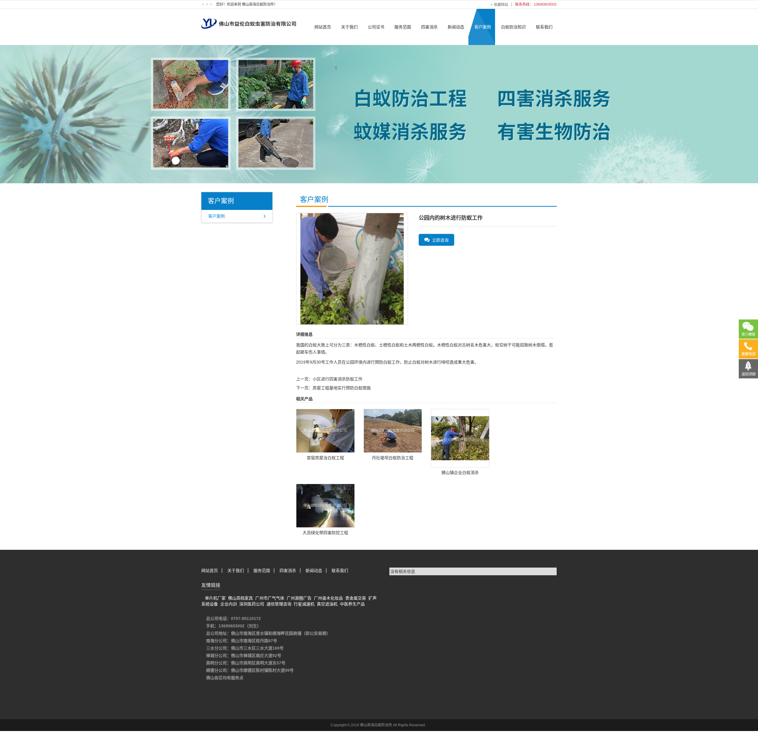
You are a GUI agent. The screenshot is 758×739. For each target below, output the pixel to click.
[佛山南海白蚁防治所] (248, 18)
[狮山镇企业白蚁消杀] (460, 438)
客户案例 (482, 27)
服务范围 (402, 27)
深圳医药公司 (251, 604)
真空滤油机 (327, 604)
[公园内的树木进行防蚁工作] (352, 268)
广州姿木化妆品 (328, 598)
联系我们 (544, 27)
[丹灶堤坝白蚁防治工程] (393, 430)
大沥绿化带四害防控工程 (325, 532)
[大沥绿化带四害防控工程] (325, 505)
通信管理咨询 (278, 604)
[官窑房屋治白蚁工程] (325, 430)
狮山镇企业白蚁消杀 (460, 472)
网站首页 (322, 27)
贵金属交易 (355, 598)
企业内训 (228, 604)
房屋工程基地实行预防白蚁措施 (342, 387)
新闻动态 (456, 27)
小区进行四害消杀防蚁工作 (337, 379)
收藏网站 (501, 5)
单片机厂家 (215, 598)
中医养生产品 (352, 604)
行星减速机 (304, 604)
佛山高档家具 (240, 598)
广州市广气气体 (269, 598)
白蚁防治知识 (513, 27)
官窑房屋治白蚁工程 (325, 457)
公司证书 (376, 27)
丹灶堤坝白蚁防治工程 (392, 457)
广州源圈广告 (299, 598)
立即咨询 (439, 240)
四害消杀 (429, 27)
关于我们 (349, 27)
